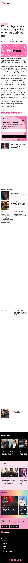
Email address (7, 128)
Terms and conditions (7, 551)
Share (4, 41)
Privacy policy (5, 554)
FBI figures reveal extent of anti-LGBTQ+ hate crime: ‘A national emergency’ (18, 204)
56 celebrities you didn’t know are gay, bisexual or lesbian (18, 145)
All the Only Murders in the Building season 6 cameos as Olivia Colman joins (9, 453)
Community (4, 23)
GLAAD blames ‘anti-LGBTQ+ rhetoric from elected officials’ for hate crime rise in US (20, 215)
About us (3, 538)
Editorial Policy (5, 541)
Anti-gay (8, 111)
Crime (19, 111)
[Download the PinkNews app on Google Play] (14, 526)
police (9, 113)
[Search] (23, 3)
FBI (21, 111)
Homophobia (4, 113)
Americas (3, 111)
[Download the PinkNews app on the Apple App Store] (5, 526)
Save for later (11, 41)
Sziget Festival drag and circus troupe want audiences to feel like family (9, 511)
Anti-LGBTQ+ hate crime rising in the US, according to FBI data (20, 313)
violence (17, 113)
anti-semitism (14, 111)
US (11, 113)
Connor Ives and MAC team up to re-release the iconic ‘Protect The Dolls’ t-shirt (8, 482)
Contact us (4, 543)
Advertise (3, 546)
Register (14, 136)
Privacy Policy (18, 139)
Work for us (4, 548)
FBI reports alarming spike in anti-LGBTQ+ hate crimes (19, 412)
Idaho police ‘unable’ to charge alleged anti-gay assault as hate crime (18, 195)
